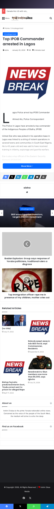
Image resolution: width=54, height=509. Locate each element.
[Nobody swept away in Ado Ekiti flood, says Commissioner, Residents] (40, 327)
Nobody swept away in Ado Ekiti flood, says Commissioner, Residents (39, 345)
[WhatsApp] (23, 177)
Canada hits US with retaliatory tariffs (22, 11)
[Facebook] (5, 177)
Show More (26, 166)
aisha (27, 187)
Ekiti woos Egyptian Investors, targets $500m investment (27, 215)
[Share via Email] (36, 177)
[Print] (42, 177)
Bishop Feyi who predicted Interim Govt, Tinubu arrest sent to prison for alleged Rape (13, 386)
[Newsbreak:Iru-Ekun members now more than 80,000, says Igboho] (40, 362)
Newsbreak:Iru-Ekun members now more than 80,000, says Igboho (37, 375)
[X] (11, 177)
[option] (27, 213)
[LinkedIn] (17, 177)
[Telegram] (30, 177)
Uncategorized (27, 209)
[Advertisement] (27, 51)
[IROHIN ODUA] (21, 18)
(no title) (6, 328)
